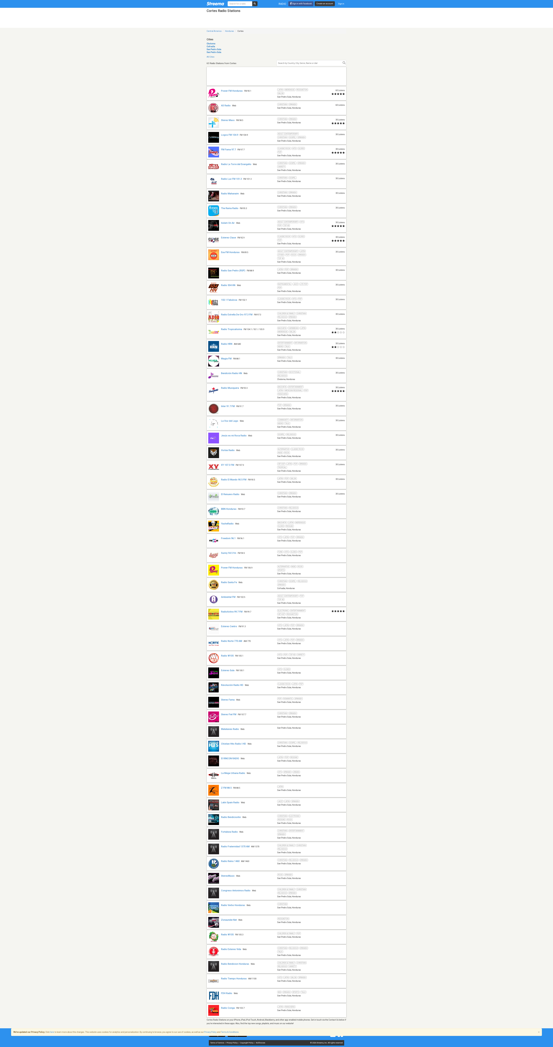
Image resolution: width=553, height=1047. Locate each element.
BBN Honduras (228, 509)
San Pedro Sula (214, 49)
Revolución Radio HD (232, 685)
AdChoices (260, 1043)
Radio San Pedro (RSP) (233, 270)
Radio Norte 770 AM (231, 641)
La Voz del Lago (229, 421)
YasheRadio (227, 523)
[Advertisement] (276, 85)
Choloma (211, 43)
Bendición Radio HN (231, 373)
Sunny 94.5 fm (228, 553)
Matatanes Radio (230, 729)
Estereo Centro (229, 626)
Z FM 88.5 (226, 787)
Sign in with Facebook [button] (302, 3)
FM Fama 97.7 (228, 149)
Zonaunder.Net (229, 920)
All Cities (210, 57)
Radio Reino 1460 (230, 861)
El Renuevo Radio (230, 494)
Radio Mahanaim (230, 193)
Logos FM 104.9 (229, 135)
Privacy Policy (232, 1043)
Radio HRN (226, 344)
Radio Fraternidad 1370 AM (235, 846)
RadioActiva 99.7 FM (232, 611)
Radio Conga (228, 1008)
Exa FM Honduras (230, 252)
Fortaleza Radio (229, 831)
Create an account (324, 3)
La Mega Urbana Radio (233, 773)
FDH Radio (226, 993)
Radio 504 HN (228, 285)
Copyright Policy (247, 1043)
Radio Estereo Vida (231, 949)
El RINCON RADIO (230, 758)
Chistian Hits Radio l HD (233, 743)
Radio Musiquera (230, 388)
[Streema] (215, 3)
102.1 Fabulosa (229, 300)
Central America (214, 31)
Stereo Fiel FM (228, 714)
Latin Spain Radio (230, 802)
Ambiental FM (228, 597)
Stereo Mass (228, 120)
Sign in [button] (341, 4)
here (52, 1032)
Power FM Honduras (232, 90)
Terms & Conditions (230, 1032)
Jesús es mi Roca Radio (234, 435)
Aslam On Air (228, 223)
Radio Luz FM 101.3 (231, 179)
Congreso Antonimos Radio (235, 890)
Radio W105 (227, 655)
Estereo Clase (228, 237)
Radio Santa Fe (229, 582)
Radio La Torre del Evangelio (236, 164)
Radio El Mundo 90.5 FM (233, 479)
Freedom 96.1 (228, 538)
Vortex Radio (228, 450)
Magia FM (226, 358)
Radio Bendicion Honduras (235, 964)
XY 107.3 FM (227, 465)
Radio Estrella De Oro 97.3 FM (236, 314)
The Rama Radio (229, 208)
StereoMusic (228, 875)
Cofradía (211, 46)
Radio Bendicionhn (231, 817)
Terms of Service (217, 1043)
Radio (282, 3)
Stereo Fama (228, 699)
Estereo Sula (227, 670)
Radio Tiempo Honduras (234, 978)
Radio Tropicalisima (231, 329)
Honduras (229, 31)
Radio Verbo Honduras (233, 905)
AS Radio (226, 105)
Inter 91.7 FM (228, 406)
